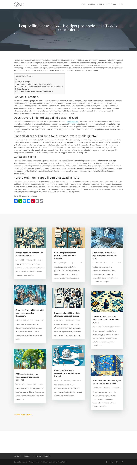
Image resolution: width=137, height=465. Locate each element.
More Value (62, 462)
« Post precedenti (23, 415)
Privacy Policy (34, 462)
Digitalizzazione (103, 4)
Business (91, 4)
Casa (83, 4)
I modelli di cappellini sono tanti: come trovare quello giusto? (40, 87)
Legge (121, 4)
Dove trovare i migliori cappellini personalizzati (34, 84)
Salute (114, 4)
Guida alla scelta (23, 89)
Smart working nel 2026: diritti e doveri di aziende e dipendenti (30, 313)
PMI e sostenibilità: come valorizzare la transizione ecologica (27, 377)
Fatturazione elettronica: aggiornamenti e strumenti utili (105, 255)
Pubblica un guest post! (41, 456)
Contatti (27, 456)
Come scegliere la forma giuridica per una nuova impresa (65, 255)
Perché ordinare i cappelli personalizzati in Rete (35, 92)
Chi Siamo (17, 456)
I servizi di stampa (23, 82)
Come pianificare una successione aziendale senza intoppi (67, 373)
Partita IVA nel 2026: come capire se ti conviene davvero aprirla (106, 319)
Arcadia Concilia (21, 462)
